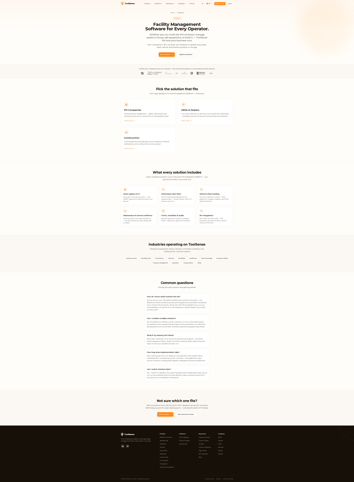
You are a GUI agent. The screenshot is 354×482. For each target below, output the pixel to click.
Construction (183, 444)
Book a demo (165, 54)
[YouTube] (127, 446)
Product (147, 3)
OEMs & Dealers (184, 440)
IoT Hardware (164, 460)
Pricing (191, 3)
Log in (230, 3)
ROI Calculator (203, 454)
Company (181, 3)
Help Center (202, 450)
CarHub (162, 447)
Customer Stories (204, 437)
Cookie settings (228, 479)
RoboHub (163, 444)
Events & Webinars (205, 447)
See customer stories (186, 414)
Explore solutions (185, 54)
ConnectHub (164, 457)
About (220, 437)
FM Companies (184, 437)
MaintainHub (164, 440)
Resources (169, 3)
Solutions (158, 3)
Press (220, 444)
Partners (221, 447)
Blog (200, 457)
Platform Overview (166, 437)
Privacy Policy (209, 479)
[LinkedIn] (123, 446)
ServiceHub (163, 450)
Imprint (220, 454)
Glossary (201, 444)
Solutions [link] (181, 13)
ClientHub (163, 454)
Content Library (204, 440)
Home (172, 13)
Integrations (164, 464)
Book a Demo (219, 3)
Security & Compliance (167, 467)
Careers (220, 440)
